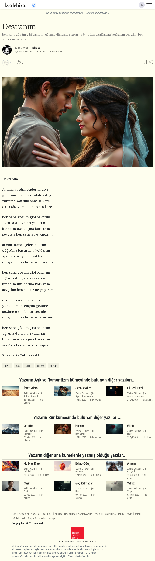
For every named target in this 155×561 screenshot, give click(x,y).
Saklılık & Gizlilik (114, 514)
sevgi (7, 365)
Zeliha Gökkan (21, 47)
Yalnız (131, 483)
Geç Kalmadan (84, 483)
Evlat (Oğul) (83, 463)
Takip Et (36, 47)
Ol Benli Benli (135, 388)
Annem (131, 463)
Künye (52, 518)
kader (28, 365)
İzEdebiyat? (18, 518)
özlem (40, 365)
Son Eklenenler (20, 514)
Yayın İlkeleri (133, 514)
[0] (5, 63)
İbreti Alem (31, 388)
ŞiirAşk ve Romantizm (33, 395)
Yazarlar (35, 514)
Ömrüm (28, 426)
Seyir (27, 483)
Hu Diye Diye (32, 463)
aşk (18, 365)
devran (53, 365)
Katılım (47, 514)
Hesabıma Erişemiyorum (78, 514)
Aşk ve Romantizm (23, 51)
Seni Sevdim (83, 388)
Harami (79, 426)
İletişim (57, 514)
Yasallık (99, 514)
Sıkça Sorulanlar (37, 518)
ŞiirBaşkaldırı (84, 432)
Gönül (131, 426)
